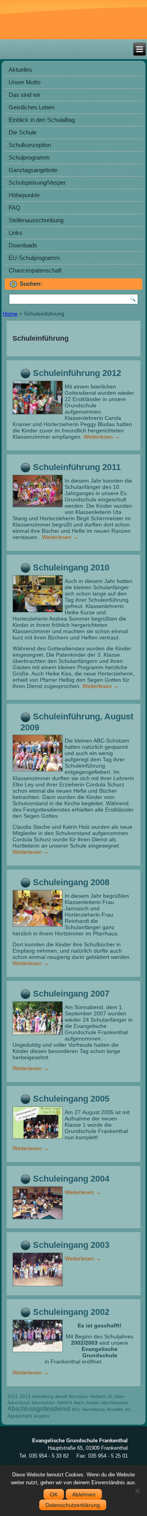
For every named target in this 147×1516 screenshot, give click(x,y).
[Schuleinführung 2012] (39, 414)
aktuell (61, 1396)
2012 (25, 1396)
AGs (76, 1409)
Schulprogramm (29, 157)
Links (15, 232)
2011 (12, 1396)
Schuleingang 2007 (71, 994)
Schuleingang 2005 (71, 1099)
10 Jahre (115, 1396)
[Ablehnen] (137, 1490)
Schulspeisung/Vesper (37, 182)
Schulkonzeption (30, 145)
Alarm (78, 1402)
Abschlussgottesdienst (38, 1408)
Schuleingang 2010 (71, 567)
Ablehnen (84, 1494)
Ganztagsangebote (33, 170)
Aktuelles (20, 69)
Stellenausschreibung (36, 220)
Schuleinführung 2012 (77, 373)
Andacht (98, 1396)
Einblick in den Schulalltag (42, 119)
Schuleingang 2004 (71, 1179)
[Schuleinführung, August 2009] (39, 771)
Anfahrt (93, 1402)
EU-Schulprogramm (34, 257)
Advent (64, 1402)
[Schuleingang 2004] (39, 1219)
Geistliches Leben (31, 107)
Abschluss (79, 1396)
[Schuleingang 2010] (39, 612)
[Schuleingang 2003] (39, 1286)
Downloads (23, 245)
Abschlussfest (114, 1402)
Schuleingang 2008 (71, 882)
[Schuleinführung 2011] (39, 507)
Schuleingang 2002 (71, 1312)
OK (54, 1494)
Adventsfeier (43, 1402)
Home (10, 313)
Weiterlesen (101, 437)
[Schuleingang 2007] (39, 1035)
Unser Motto (24, 82)
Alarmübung (93, 1409)
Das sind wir (24, 94)
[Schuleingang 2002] (39, 1352)
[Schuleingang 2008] (39, 927)
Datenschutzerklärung (72, 1505)
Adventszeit (18, 1402)
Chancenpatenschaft (35, 270)
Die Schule (22, 132)
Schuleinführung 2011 (77, 467)
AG (128, 1409)
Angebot (41, 1416)
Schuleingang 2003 (71, 1245)
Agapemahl (19, 1416)
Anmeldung (42, 1396)
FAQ (14, 207)
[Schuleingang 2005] (39, 1139)
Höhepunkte (24, 195)
